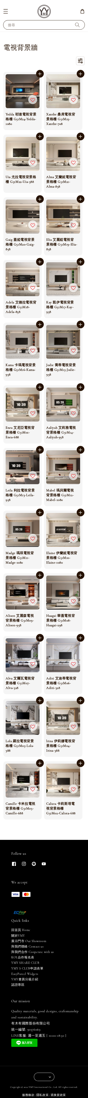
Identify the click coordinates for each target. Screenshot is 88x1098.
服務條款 (28, 1095)
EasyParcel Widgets (24, 974)
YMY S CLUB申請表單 (27, 968)
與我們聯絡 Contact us (27, 946)
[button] (6, 11)
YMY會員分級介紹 (24, 979)
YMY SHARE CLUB (25, 963)
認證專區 (17, 985)
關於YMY (18, 936)
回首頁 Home (20, 930)
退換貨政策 (58, 1095)
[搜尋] (77, 24)
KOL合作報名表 (22, 957)
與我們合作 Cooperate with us (32, 952)
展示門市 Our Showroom (28, 941)
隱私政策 (42, 1095)
